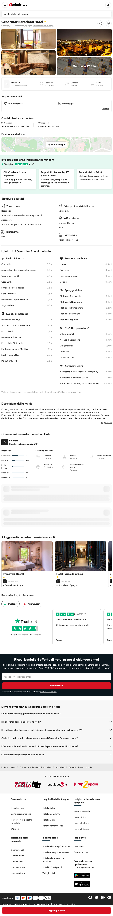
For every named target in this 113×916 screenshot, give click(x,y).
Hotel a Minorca (81, 829)
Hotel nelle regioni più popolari (53, 860)
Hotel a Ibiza (80, 817)
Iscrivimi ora (56, 685)
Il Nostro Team (18, 808)
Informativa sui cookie (64, 904)
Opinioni (15, 828)
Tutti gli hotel (48, 873)
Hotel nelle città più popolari (56, 846)
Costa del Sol (17, 849)
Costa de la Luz (18, 873)
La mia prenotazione (21, 813)
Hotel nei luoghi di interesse (55, 852)
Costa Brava (17, 861)
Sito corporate (81, 852)
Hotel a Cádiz (48, 819)
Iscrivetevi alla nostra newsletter (21, 821)
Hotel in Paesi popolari (53, 867)
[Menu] (5, 5)
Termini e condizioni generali (16, 904)
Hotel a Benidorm (51, 813)
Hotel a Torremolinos (52, 825)
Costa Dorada (18, 867)
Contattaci (79, 846)
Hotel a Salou (48, 808)
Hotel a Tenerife (82, 811)
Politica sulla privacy (48, 692)
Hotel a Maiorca (81, 823)
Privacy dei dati (41, 904)
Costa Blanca (17, 855)
